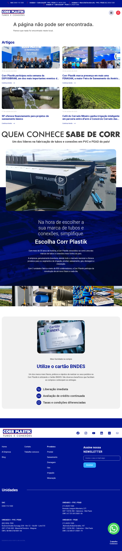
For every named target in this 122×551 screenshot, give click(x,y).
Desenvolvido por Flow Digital (13, 540)
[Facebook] (78, 433)
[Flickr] (109, 433)
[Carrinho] (118, 13)
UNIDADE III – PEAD (70, 520)
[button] (111, 12)
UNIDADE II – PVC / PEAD (11, 520)
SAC (3, 503)
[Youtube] (94, 433)
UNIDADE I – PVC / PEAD (71, 503)
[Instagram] (86, 433)
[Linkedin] (101, 433)
